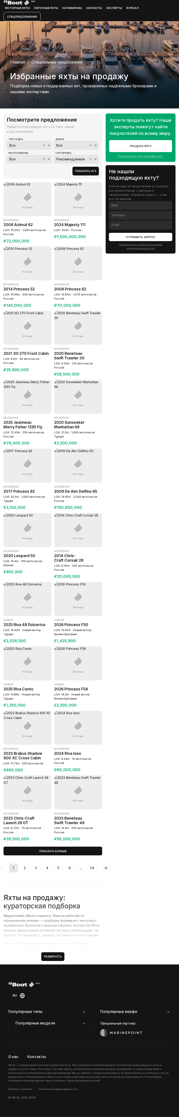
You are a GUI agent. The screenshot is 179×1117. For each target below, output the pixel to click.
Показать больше (53, 851)
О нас (13, 1056)
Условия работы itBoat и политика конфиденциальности (140, 246)
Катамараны (72, 8)
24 (92, 868)
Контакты (36, 1056)
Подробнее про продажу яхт (140, 156)
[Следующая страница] (105, 868)
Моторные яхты (17, 8)
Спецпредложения (22, 16)
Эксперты (114, 8)
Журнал (132, 8)
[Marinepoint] (121, 1032)
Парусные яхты (46, 8)
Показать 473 (85, 171)
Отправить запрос (140, 237)
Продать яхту (140, 146)
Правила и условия (20, 1089)
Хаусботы (94, 8)
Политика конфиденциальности (58, 1089)
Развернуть (53, 956)
